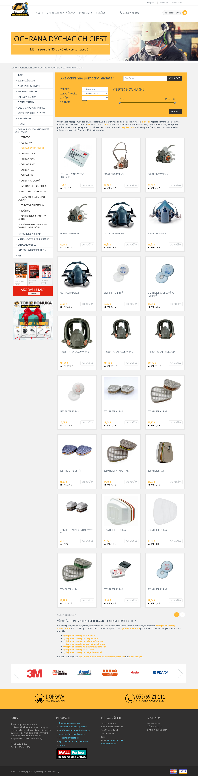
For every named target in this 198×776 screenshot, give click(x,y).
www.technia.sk (108, 743)
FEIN (20, 255)
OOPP (105, 124)
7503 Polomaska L (158, 233)
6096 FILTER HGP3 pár (115, 530)
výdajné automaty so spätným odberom (84, 644)
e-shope (146, 121)
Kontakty (164, 2)
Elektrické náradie (26, 80)
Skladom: (65, 102)
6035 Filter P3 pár (113, 589)
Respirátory (26, 142)
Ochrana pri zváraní (30, 180)
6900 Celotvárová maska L (162, 352)
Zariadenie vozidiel (27, 244)
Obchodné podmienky (69, 722)
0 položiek (169, 13)
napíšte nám (127, 127)
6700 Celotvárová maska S (74, 352)
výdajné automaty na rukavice (79, 635)
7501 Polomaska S (70, 292)
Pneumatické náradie (27, 91)
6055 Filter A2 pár (157, 411)
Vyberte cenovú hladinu (128, 89)
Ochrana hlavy (28, 164)
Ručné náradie (24, 118)
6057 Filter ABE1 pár (70, 470)
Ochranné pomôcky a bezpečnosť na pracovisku (39, 67)
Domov (14, 67)
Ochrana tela (27, 169)
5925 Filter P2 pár (157, 530)
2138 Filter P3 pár (157, 589)
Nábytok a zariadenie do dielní (32, 250)
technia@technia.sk (116, 740)
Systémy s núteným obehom (34, 186)
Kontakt (62, 745)
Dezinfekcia (26, 137)
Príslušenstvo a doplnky (29, 233)
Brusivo (21, 123)
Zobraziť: (65, 89)
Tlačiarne (25, 210)
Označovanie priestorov (32, 205)
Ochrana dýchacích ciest (73, 67)
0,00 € (178, 12)
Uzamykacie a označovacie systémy (32, 198)
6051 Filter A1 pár (113, 411)
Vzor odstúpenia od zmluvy (72, 734)
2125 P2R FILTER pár (114, 292)
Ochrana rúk (27, 175)
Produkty (85, 13)
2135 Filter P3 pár (69, 411)
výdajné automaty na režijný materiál (82, 652)
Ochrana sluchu (28, 153)
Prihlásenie (177, 2)
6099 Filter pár (156, 470)
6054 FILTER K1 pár (69, 589)
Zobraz (175, 111)
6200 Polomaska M (158, 174)
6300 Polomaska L (69, 233)
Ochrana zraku (28, 158)
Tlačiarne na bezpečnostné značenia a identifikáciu (32, 226)
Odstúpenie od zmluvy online (73, 726)
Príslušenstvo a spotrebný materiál (32, 218)
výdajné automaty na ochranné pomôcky (84, 646)
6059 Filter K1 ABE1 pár (116, 470)
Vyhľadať (174, 78)
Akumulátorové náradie (29, 86)
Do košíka (87, 185)
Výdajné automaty (130, 628)
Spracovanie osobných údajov (73, 741)
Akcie (39, 13)
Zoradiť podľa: (68, 93)
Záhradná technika (27, 96)
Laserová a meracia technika (31, 107)
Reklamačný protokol (69, 737)
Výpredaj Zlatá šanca (61, 13)
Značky (100, 13)
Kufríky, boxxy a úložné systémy (33, 239)
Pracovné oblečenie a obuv (33, 191)
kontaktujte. (136, 656)
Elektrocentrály (26, 102)
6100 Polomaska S (114, 174)
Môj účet (151, 2)
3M (88, 124)
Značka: (64, 98)
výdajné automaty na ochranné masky (83, 641)
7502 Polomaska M (114, 233)
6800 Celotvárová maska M (118, 352)
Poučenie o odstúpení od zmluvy (74, 730)
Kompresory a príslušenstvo (31, 113)
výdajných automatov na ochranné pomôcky (102, 656)
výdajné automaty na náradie (78, 649)
